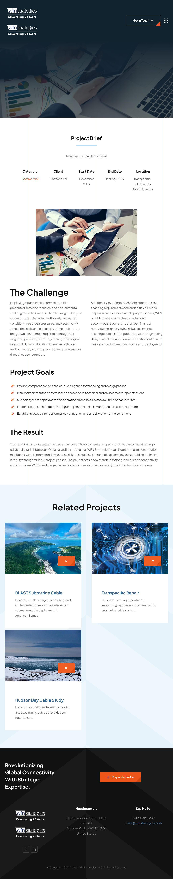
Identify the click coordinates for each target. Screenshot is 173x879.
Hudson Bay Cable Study (39, 700)
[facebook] (26, 849)
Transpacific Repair (120, 592)
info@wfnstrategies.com (144, 823)
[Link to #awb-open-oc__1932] (166, 21)
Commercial (30, 179)
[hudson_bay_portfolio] (43, 631)
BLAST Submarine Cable (39, 592)
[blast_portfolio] (43, 524)
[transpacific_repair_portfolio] (130, 524)
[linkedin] (34, 849)
